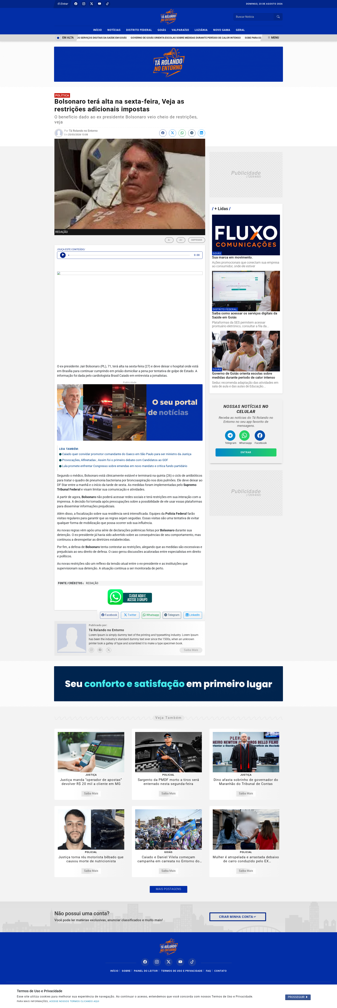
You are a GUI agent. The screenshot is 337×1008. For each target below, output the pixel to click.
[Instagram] (91, 650)
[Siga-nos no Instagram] (157, 962)
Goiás (163, 30)
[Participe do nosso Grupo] (129, 598)
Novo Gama (223, 30)
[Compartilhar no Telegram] (192, 133)
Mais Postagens (168, 889)
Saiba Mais (191, 650)
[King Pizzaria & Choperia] (246, 175)
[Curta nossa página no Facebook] (145, 962)
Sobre (126, 970)
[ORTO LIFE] (168, 683)
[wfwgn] (168, 64)
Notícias (115, 30)
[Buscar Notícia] (278, 17)
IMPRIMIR (196, 239)
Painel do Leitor (146, 970)
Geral (240, 30)
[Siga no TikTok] (107, 4)
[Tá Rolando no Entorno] (168, 16)
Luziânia (203, 30)
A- (169, 239)
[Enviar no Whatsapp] (182, 133)
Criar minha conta (236, 917)
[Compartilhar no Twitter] (172, 133)
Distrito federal (140, 30)
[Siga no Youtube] (99, 4)
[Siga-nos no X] (169, 962)
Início (99, 30)
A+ (180, 239)
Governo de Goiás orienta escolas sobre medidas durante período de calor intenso (171, 37)
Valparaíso (182, 30)
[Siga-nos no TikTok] (192, 962)
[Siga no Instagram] (84, 4)
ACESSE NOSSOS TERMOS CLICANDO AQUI (74, 1001)
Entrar (64, 3)
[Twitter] (108, 650)
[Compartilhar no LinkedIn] (201, 133)
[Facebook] (100, 650)
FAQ (208, 970)
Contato (220, 970)
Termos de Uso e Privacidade (182, 970)
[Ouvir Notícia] (63, 255)
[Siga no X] (91, 4)
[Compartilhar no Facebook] (163, 133)
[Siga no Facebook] (76, 4)
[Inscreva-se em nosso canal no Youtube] (180, 962)
